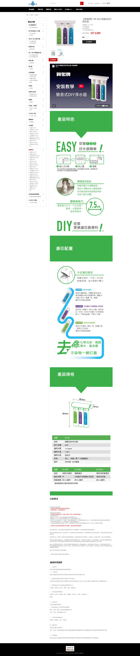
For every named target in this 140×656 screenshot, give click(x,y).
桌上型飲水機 (33, 41)
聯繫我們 (48, 9)
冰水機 (31, 35)
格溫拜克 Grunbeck (34, 168)
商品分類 (31, 22)
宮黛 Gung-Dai (33, 166)
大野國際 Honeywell (34, 135)
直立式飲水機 (33, 43)
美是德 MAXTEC (33, 174)
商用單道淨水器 (33, 96)
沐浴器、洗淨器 (33, 105)
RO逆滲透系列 (32, 25)
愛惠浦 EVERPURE (34, 133)
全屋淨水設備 (33, 76)
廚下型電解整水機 (34, 56)
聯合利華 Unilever (34, 185)
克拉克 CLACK (33, 161)
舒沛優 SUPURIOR (34, 144)
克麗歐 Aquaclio (33, 154)
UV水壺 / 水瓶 (32, 113)
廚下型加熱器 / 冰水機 (34, 31)
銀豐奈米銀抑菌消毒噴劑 (35, 196)
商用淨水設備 (32, 91)
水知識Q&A (68, 9)
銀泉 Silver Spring (34, 142)
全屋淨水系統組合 (34, 80)
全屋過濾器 (31, 72)
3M (30, 146)
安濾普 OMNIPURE (34, 176)
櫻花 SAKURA (33, 140)
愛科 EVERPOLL (33, 131)
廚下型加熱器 (33, 33)
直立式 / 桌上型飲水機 (34, 38)
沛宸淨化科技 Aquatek (35, 155)
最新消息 (40, 9)
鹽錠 (31, 82)
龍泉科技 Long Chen (34, 137)
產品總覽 (31, 9)
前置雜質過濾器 (33, 74)
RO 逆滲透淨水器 (33, 27)
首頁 (27, 14)
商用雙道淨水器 (33, 94)
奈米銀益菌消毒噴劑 (34, 194)
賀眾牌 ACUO (33, 127)
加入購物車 (89, 41)
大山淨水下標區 (33, 200)
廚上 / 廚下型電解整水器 (35, 52)
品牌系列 (36, 14)
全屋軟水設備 (33, 78)
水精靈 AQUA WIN (34, 129)
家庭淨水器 (31, 46)
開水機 (30, 66)
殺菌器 (30, 99)
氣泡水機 (31, 60)
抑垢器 (30, 85)
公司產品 (31, 14)
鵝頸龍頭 (31, 119)
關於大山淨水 (58, 9)
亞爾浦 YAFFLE (33, 187)
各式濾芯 (31, 125)
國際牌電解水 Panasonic (35, 138)
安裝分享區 (79, 9)
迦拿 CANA (32, 159)
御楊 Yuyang (32, 188)
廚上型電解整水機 (34, 55)
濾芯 (31, 109)
